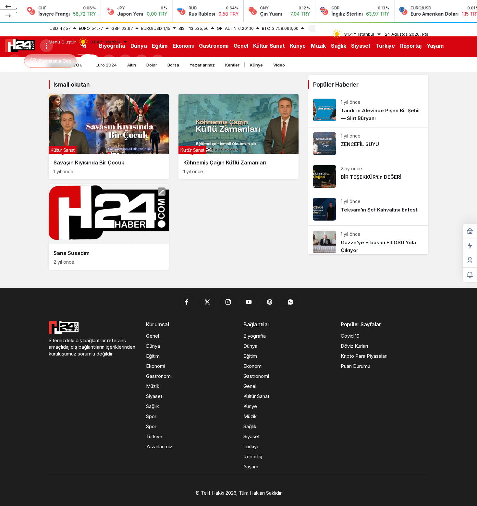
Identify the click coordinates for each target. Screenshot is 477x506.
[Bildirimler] (157, 60)
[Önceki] (8, 6)
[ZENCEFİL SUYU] (368, 143)
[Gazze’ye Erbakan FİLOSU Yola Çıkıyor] (368, 240)
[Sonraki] (8, 15)
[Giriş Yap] (141, 60)
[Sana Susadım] (109, 227)
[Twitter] (207, 302)
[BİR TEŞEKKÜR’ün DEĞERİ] (368, 176)
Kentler (232, 64)
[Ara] (109, 60)
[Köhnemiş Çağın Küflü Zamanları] (238, 136)
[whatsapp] (290, 302)
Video (279, 64)
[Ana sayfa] (84, 45)
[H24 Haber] (20, 45)
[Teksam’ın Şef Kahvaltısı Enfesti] (368, 209)
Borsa (173, 64)
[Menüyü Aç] (46, 45)
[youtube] (249, 302)
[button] (125, 60)
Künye (256, 64)
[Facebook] (186, 302)
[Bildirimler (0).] (470, 275)
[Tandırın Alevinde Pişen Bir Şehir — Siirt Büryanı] (368, 110)
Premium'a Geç (55, 61)
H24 (89, 61)
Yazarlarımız (202, 64)
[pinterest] (269, 302)
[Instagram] (228, 302)
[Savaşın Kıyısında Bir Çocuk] (109, 136)
